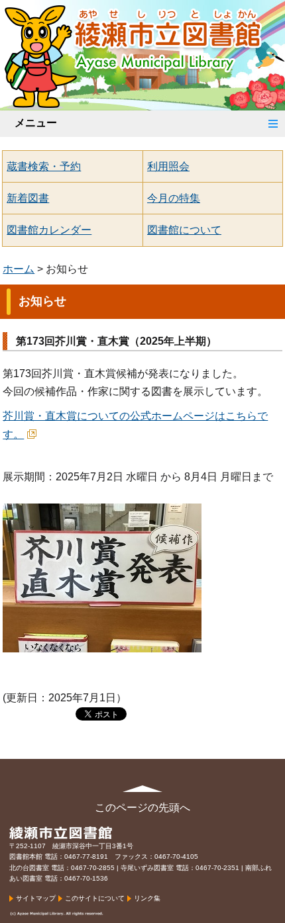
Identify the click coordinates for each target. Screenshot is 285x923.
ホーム (18, 269)
